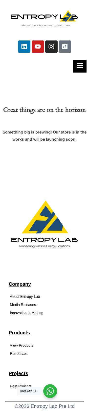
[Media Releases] (44, 305)
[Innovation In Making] (44, 313)
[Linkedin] (24, 46)
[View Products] (44, 345)
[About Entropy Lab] (44, 296)
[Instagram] (51, 46)
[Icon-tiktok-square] (65, 46)
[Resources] (44, 353)
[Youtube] (38, 46)
